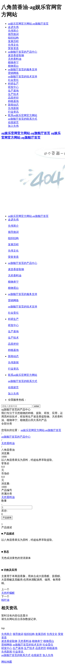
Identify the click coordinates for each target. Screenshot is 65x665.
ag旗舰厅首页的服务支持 (22, 69)
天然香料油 (14, 58)
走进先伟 (13, 27)
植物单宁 (13, 62)
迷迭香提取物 (16, 55)
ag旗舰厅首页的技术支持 (22, 76)
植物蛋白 (13, 65)
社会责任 (13, 80)
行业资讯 (13, 111)
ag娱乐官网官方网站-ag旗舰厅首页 (28, 23)
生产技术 (13, 94)
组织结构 (13, 37)
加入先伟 (13, 125)
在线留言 (13, 122)
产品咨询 (7, 517)
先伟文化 (13, 44)
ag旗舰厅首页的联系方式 (22, 118)
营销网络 (13, 73)
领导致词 (13, 34)
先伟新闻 (13, 108)
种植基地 (13, 101)
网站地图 (6, 661)
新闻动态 (13, 104)
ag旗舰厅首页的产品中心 (22, 51)
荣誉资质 (13, 48)
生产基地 (13, 90)
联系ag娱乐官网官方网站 (22, 115)
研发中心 (13, 87)
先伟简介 (13, 30)
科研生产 (13, 83)
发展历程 (13, 41)
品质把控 (13, 97)
